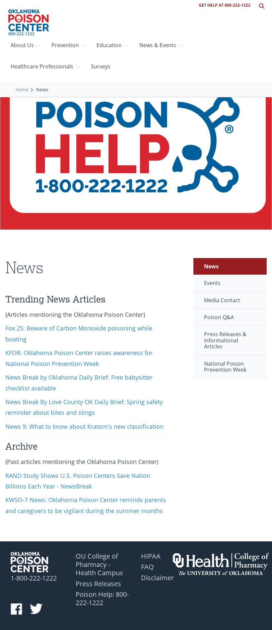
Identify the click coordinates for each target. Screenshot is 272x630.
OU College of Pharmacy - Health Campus (99, 564)
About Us (24, 45)
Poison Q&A (219, 317)
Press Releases (98, 583)
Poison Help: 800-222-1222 (102, 598)
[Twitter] (39, 609)
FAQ (147, 566)
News (211, 266)
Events (212, 283)
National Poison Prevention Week (225, 367)
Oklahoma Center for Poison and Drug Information (35, 563)
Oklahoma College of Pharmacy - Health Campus (221, 563)
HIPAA (151, 556)
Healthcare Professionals (44, 66)
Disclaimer (157, 577)
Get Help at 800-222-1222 (224, 5)
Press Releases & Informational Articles (225, 340)
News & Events (159, 45)
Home (22, 89)
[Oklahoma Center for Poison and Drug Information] (28, 22)
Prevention (67, 45)
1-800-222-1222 (34, 578)
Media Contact (222, 300)
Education (111, 45)
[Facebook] (20, 609)
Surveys (100, 66)
